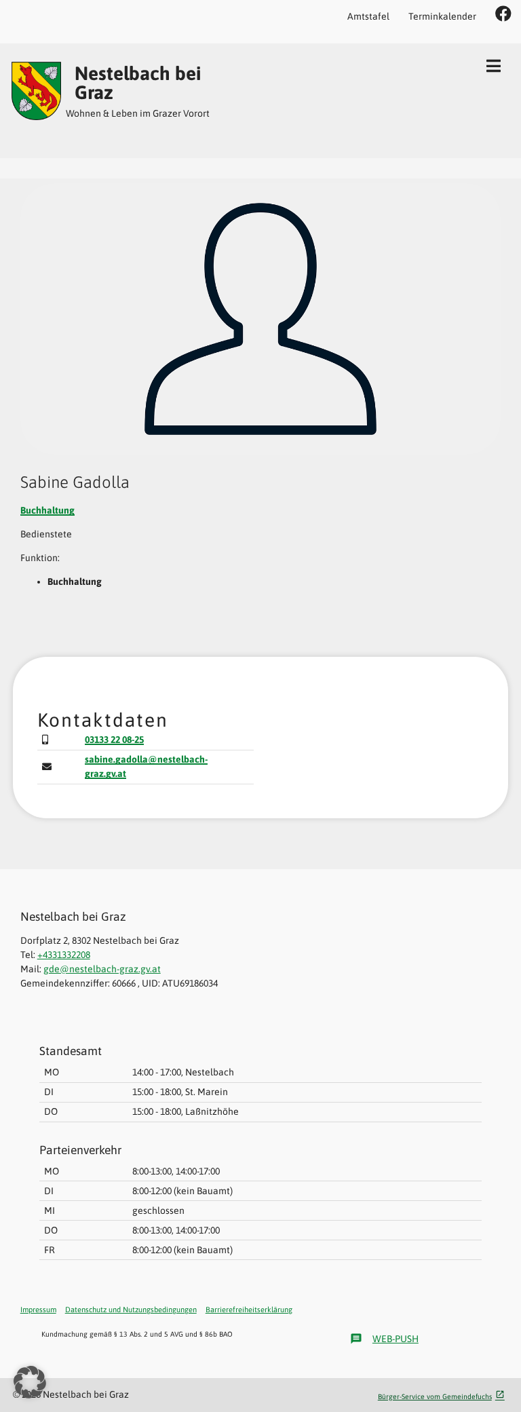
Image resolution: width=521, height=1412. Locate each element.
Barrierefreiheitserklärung (249, 1309)
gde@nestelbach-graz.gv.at (102, 968)
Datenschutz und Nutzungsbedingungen (131, 1309)
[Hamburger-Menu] (493, 66)
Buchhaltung (47, 510)
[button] (30, 1382)
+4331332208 (63, 954)
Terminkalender (442, 16)
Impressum (38, 1309)
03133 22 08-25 (114, 739)
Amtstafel (368, 16)
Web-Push (384, 1339)
